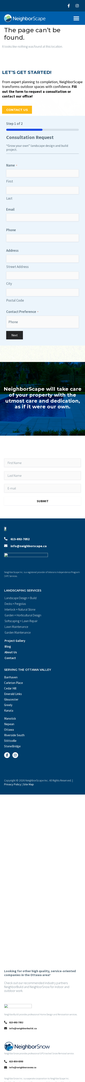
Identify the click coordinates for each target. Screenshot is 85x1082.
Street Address (17, 266)
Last (9, 198)
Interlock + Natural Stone (20, 609)
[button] (76, 18)
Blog (8, 646)
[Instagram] (77, 5)
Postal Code (15, 300)
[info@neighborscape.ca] (5, 545)
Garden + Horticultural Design (23, 615)
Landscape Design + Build (21, 598)
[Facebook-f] (68, 5)
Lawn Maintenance (16, 627)
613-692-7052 (20, 539)
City (9, 283)
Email (10, 209)
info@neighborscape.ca (29, 546)
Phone (11, 230)
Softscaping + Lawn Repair (21, 621)
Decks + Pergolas (15, 604)
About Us (11, 652)
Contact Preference (22, 311)
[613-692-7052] (5, 538)
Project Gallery (15, 641)
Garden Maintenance (18, 632)
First (9, 181)
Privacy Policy (12, 784)
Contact (10, 658)
